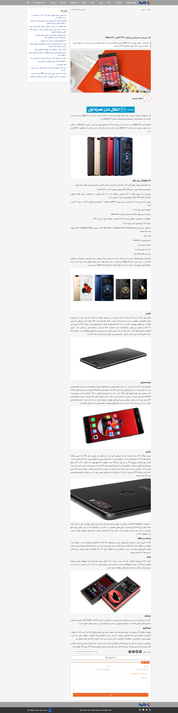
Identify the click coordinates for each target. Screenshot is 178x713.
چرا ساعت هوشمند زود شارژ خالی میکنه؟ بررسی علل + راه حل (48, 69)
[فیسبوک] (133, 652)
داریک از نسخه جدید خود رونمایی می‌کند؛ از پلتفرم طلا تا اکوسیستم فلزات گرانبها (47, 30)
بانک (108, 2)
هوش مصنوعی (131, 2)
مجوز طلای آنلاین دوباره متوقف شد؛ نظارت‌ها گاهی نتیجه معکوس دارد (47, 54)
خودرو (85, 2)
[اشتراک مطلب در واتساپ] (129, 651)
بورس (101, 2)
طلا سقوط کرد (61, 65)
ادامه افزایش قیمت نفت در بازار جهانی (53, 41)
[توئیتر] (136, 652)
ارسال (110, 695)
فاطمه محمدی (137, 98)
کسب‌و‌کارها (74, 2)
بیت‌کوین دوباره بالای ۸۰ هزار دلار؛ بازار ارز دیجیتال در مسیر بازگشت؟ (48, 16)
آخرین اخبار (64, 11)
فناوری (118, 2)
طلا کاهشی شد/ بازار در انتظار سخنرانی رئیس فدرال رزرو (48, 26)
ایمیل (108, 666)
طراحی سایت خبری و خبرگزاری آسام (37, 710)
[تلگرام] (140, 652)
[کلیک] (144, 2)
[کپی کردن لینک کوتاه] (87, 652)
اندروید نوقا (110, 657)
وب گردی (63, 2)
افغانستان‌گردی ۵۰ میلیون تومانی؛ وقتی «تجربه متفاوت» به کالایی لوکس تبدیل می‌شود (48, 22)
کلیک (85, 710)
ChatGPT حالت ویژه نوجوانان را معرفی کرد (52, 61)
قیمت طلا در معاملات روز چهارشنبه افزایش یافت (50, 49)
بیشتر (53, 2)
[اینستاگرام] (140, 710)
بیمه (92, 2)
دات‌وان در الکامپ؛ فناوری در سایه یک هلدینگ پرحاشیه (48, 77)
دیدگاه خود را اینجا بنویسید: (139, 673)
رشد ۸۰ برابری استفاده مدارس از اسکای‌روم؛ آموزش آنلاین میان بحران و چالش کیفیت (47, 45)
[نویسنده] (147, 98)
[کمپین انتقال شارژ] (110, 110)
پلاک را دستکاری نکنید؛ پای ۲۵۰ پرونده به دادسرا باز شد (48, 58)
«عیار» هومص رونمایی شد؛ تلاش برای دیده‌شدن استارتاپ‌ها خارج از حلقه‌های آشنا (50, 36)
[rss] (150, 710)
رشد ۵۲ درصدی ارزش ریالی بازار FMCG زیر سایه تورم (48, 73)
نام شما (146, 666)
